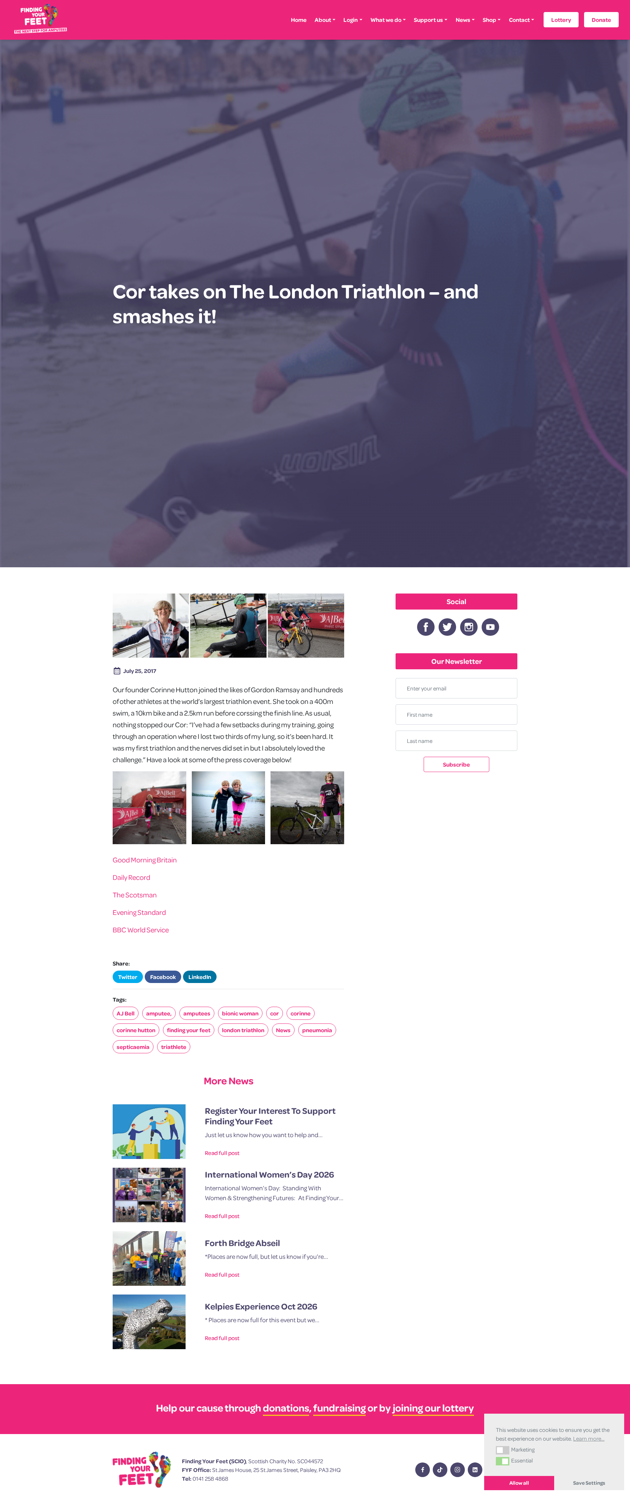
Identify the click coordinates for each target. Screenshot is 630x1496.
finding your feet (188, 1030)
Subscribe (456, 764)
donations (286, 1408)
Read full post (222, 1153)
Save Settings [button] (589, 1483)
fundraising (339, 1408)
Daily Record (131, 877)
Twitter (127, 977)
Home (299, 20)
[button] (502, 1450)
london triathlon (243, 1030)
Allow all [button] (519, 1483)
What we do (385, 20)
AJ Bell (126, 1013)
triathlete (173, 1047)
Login (350, 20)
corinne (301, 1013)
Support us (428, 20)
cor (274, 1013)
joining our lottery (433, 1408)
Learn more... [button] (588, 1438)
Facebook (163, 977)
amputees (196, 1013)
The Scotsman (135, 895)
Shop (489, 20)
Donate (601, 20)
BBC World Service (141, 930)
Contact (519, 20)
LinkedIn (199, 977)
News (463, 20)
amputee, (159, 1013)
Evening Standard (139, 912)
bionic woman (240, 1013)
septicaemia (133, 1047)
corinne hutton (136, 1030)
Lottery (561, 20)
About (323, 20)
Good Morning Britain (145, 860)
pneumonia (317, 1030)
